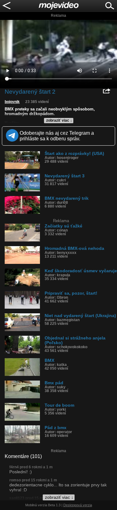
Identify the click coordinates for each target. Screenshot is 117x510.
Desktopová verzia (77, 505)
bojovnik (12, 102)
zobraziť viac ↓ (59, 120)
